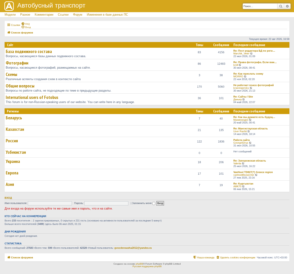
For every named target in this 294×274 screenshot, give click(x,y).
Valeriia (237, 163)
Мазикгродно (240, 119)
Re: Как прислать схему (248, 73)
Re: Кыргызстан (243, 183)
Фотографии (17, 63)
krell (235, 65)
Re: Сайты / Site (243, 96)
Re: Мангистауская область (250, 128)
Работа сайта (241, 140)
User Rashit (240, 131)
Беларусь (14, 118)
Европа (12, 173)
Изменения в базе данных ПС (107, 14)
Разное (25, 14)
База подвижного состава (29, 51)
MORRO (238, 76)
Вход (8, 197)
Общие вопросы (20, 86)
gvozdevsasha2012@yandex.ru (133, 247)
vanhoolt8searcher (243, 174)
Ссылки (63, 14)
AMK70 (237, 186)
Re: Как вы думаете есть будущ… (254, 117)
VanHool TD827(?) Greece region (253, 172)
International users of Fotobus (32, 97)
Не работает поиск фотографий (253, 85)
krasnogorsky (241, 88)
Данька (237, 99)
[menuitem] (25, 23)
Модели (10, 14)
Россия (12, 141)
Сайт (10, 45)
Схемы (11, 74)
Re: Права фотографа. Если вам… (255, 62)
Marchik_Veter (241, 53)
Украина (13, 161)
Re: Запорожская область (249, 160)
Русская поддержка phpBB (147, 266)
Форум (77, 14)
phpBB (139, 264)
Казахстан (15, 129)
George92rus (240, 142)
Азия (10, 184)
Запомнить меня (142, 203)
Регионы (13, 111)
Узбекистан (16, 152)
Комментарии (44, 14)
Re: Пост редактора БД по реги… (254, 50)
